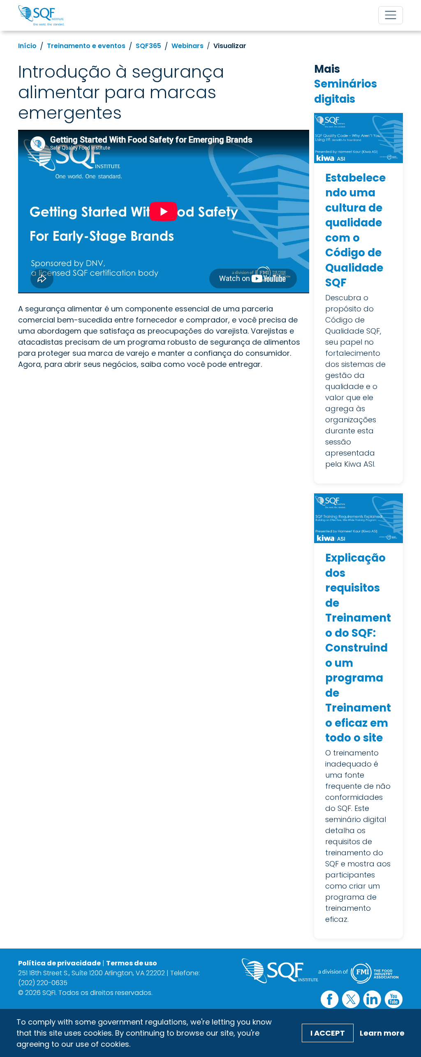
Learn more (382, 1033)
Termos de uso (131, 963)
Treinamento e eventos (86, 46)
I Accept (327, 1033)
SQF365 (148, 46)
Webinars (187, 46)
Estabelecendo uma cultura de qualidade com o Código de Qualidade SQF (355, 230)
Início (27, 46)
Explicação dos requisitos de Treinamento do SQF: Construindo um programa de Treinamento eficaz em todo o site (358, 647)
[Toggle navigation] (390, 15)
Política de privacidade (59, 963)
